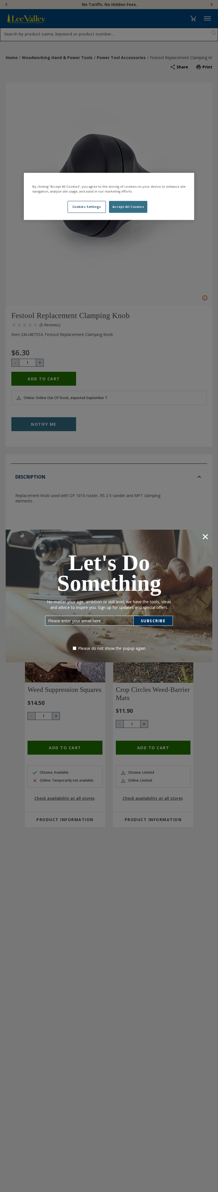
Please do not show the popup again (112, 648)
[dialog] (109, 596)
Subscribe (153, 620)
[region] (109, 196)
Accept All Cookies (128, 206)
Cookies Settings (86, 206)
